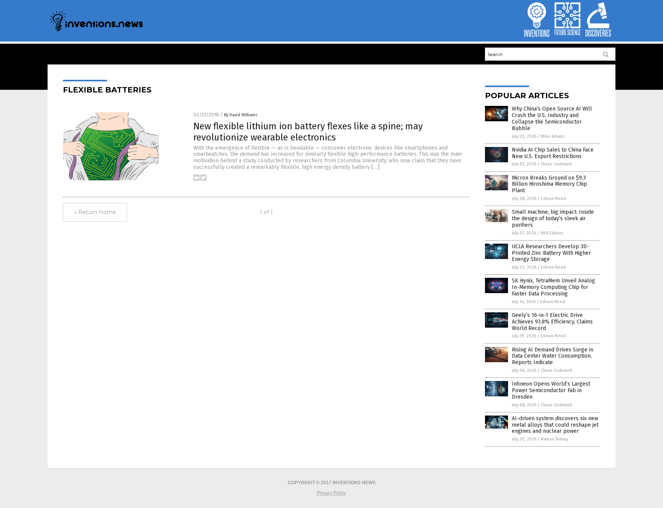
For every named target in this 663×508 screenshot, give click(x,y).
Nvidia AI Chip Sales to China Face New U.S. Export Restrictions (553, 153)
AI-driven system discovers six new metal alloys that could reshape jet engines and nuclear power (555, 425)
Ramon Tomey (554, 439)
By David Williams (240, 114)
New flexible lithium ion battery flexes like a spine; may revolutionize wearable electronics (308, 132)
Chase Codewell (556, 164)
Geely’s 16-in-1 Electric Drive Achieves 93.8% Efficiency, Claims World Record (552, 322)
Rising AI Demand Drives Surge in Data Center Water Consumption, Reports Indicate (552, 356)
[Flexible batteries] (96, 30)
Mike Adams (552, 136)
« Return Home (95, 212)
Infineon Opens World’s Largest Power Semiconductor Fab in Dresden (551, 390)
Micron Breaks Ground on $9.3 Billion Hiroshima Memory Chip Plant (549, 184)
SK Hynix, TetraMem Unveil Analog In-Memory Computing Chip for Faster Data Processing (553, 287)
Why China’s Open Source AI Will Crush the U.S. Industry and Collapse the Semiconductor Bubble (552, 118)
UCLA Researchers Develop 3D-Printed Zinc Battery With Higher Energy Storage (551, 253)
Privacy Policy (331, 493)
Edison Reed (553, 198)
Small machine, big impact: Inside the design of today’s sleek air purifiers (553, 218)
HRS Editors (552, 233)
